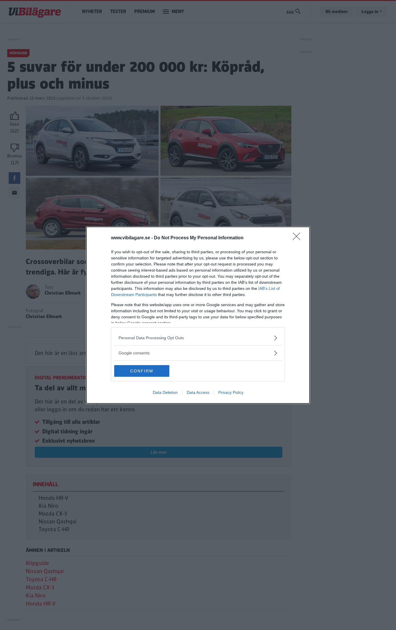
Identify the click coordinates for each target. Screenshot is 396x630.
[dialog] (198, 315)
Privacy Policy (231, 392)
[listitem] (198, 338)
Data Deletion (165, 392)
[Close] (298, 238)
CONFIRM (141, 371)
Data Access (198, 392)
